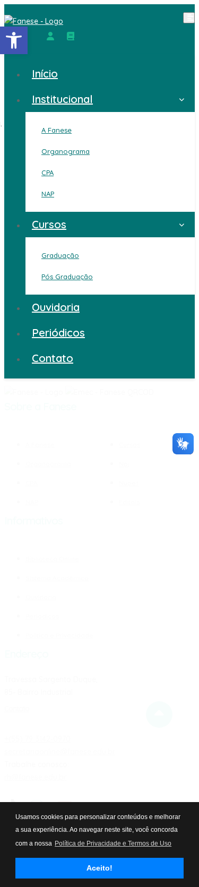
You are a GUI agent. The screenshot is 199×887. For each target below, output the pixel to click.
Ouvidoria (56, 307)
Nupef (129, 483)
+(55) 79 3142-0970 (37, 739)
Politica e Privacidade (59, 635)
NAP (31, 501)
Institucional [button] (62, 99)
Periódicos (58, 332)
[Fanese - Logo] (99, 21)
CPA (31, 483)
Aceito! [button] (99, 868)
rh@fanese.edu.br (35, 777)
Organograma (48, 464)
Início (45, 73)
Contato (52, 358)
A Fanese (40, 445)
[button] (14, 40)
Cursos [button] (49, 224)
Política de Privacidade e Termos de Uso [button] (113, 843)
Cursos (129, 445)
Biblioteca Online (52, 559)
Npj (124, 464)
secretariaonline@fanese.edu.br (59, 751)
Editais (129, 501)
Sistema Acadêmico (57, 578)
